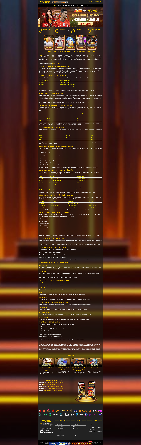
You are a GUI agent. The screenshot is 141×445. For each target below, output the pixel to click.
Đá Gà (78, 5)
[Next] (100, 17)
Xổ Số (74, 5)
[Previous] (41, 17)
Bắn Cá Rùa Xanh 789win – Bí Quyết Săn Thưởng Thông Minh (90, 368)
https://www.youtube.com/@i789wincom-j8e (54, 386)
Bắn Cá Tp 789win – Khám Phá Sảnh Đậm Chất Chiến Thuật (42, 368)
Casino (59, 5)
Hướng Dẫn (84, 5)
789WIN (40, 55)
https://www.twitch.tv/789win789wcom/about (53, 390)
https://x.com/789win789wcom (49, 384)
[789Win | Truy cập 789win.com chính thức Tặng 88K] (44, 2)
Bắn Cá (70, 5)
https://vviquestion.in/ (56, 63)
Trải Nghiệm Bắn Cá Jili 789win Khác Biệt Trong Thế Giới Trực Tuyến (58, 369)
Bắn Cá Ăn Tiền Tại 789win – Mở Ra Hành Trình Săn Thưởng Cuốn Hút (74, 369)
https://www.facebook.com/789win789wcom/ (55, 382)
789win (54, 5)
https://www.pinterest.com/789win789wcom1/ (55, 388)
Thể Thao (64, 5)
